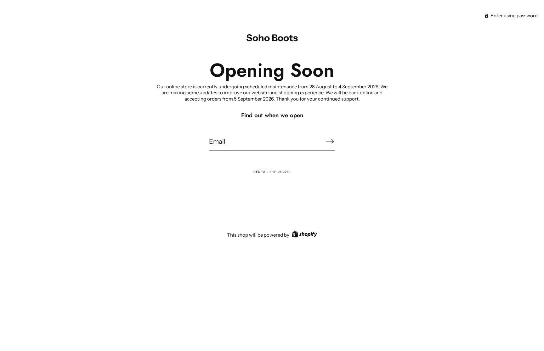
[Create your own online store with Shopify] (303, 235)
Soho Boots (272, 38)
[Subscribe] (330, 141)
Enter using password (514, 16)
